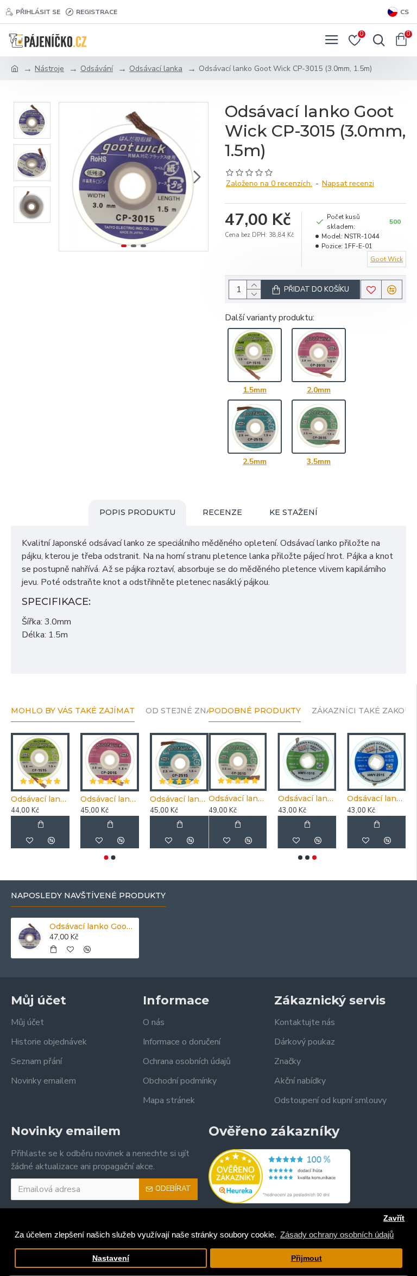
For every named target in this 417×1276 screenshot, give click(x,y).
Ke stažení (293, 512)
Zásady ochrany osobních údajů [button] (337, 1234)
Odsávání (96, 68)
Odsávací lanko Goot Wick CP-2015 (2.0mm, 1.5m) (109, 799)
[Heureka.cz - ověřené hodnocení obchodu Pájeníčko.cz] (279, 1176)
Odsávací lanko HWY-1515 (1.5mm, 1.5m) (307, 798)
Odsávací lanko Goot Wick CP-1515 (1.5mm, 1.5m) (40, 799)
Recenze (222, 512)
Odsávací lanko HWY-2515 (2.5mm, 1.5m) (376, 798)
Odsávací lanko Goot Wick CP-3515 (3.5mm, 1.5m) (237, 798)
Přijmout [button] (306, 1258)
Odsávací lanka (155, 68)
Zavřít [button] (394, 1218)
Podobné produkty (254, 711)
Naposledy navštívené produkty (88, 895)
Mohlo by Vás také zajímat (73, 711)
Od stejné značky (186, 711)
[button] (70, 177)
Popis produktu (137, 512)
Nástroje (49, 68)
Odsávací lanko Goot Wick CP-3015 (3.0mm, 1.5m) (92, 926)
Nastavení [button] (110, 1258)
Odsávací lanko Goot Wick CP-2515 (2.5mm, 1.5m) (179, 799)
